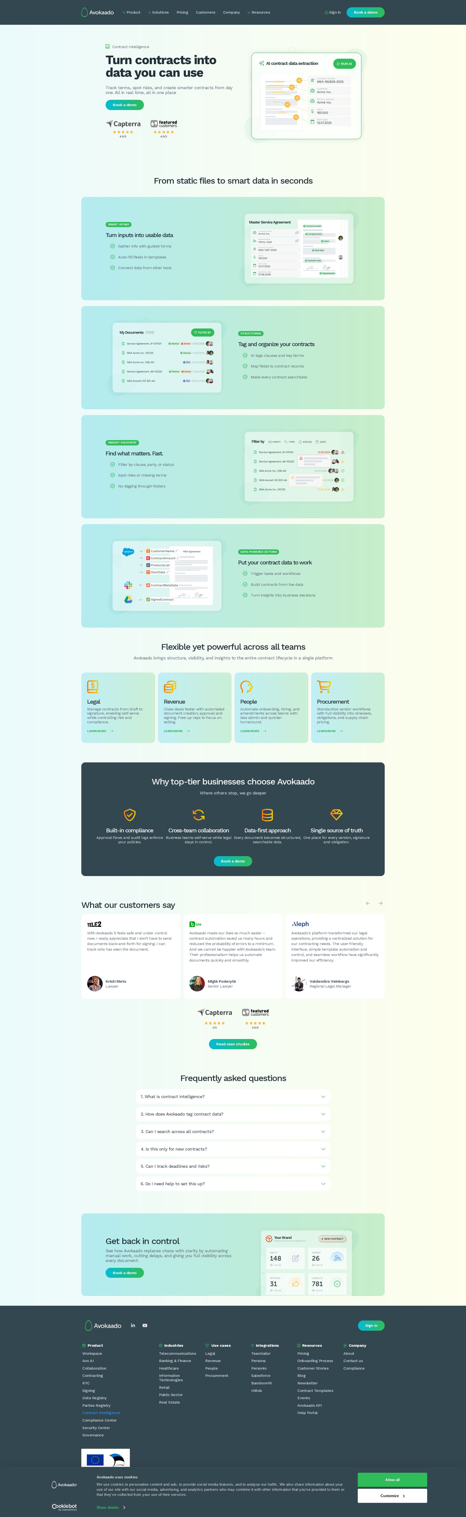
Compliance (354, 1368)
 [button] (368, 903)
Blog (301, 1375)
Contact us (353, 1360)
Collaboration (94, 1368)
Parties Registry (96, 1405)
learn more (100, 731)
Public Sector (171, 1394)
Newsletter (307, 1383)
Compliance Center (99, 1420)
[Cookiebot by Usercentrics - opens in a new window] (64, 1507)
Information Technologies (171, 1377)
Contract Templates (315, 1390)
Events (303, 1398)
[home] (97, 12)
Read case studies (233, 1044)
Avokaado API (309, 1405)
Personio (258, 1368)
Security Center (96, 1427)
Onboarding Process (315, 1360)
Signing (88, 1390)
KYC (86, 1383)
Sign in (371, 1325)
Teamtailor (260, 1353)
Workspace (92, 1353)
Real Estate (169, 1402)
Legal (210, 1353)
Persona (258, 1360)
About (348, 1353)
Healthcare (169, 1368)
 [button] (381, 903)
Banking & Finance (175, 1360)
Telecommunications (177, 1353)
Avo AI (87, 1360)
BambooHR (261, 1383)
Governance (93, 1435)
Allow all (392, 1480)
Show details (108, 1507)
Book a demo (366, 12)
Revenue (213, 1360)
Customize (390, 1495)
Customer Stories (312, 1368)
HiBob (256, 1390)
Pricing (303, 1353)
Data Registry (94, 1398)
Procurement (216, 1375)
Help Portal (307, 1412)
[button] (131, 12)
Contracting (92, 1375)
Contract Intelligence (101, 1412)
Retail (164, 1387)
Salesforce (260, 1375)
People (211, 1368)
